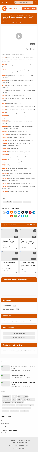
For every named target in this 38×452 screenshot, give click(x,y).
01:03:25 (5, 126)
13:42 (4, 70)
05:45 (4, 65)
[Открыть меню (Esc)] (2, 2)
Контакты (3, 426)
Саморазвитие (19, 402)
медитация (27, 202)
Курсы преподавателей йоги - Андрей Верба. (23, 367)
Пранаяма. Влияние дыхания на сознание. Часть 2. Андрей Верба (28, 241)
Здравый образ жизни (8, 405)
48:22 (4, 103)
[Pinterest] (30, 212)
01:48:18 (5, 155)
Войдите (5, 321)
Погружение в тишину (18, 375)
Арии (22, 411)
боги (27, 411)
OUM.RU (26, 445)
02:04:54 (5, 191)
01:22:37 (5, 140)
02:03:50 (5, 186)
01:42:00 (5, 149)
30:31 (4, 90)
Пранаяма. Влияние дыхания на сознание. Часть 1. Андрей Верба (9, 241)
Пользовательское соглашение (9, 430)
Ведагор (20, 396)
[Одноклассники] (11, 212)
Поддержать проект (19, 338)
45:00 (4, 98)
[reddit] (11, 216)
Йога (26, 396)
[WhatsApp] (15, 216)
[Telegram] (15, 212)
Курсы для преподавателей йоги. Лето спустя (23, 383)
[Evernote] (26, 216)
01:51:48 (5, 165)
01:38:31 (5, 143)
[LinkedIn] (33, 212)
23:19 (4, 75)
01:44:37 (5, 152)
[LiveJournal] (26, 212)
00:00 (4, 58)
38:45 (4, 95)
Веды (23, 399)
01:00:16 (5, 116)
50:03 (4, 107)
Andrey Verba (30, 399)
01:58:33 (5, 173)
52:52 (4, 110)
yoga (18, 399)
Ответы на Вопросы (27, 405)
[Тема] (6, 2)
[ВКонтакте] (7, 212)
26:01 (4, 80)
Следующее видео (16, 22)
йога (14, 399)
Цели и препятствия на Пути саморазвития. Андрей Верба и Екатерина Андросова (28, 265)
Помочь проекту (5, 421)
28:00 (4, 85)
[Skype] (22, 216)
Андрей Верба (8, 202)
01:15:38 (5, 137)
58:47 (4, 113)
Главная (13, 441)
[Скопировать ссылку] (4, 212)
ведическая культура (24, 408)
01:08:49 (5, 134)
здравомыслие (15, 411)
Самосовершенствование (9, 408)
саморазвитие (18, 202)
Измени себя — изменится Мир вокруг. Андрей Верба (8, 264)
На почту (5, 22)
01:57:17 (5, 168)
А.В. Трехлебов (6, 399)
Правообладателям (6, 432)
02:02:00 (5, 183)
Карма (18, 405)
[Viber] (19, 216)
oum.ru (14, 396)
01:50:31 (5, 160)
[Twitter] (22, 212)
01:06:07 (5, 131)
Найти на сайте (5, 423)
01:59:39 (5, 178)
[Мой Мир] (19, 212)
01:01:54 (5, 121)
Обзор (21, 441)
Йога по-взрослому (8, 309)
